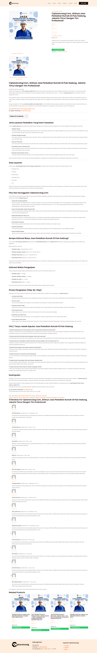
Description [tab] (14, 53)
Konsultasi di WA (59, 49)
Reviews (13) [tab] (20, 53)
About (59, 3)
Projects (65, 3)
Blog (75, 3)
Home (49, 3)
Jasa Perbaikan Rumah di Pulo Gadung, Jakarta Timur (22, 108)
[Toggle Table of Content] (25, 116)
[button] (83, 3)
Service (54, 3)
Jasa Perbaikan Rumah (57, 11)
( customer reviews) (57, 35)
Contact (70, 3)
